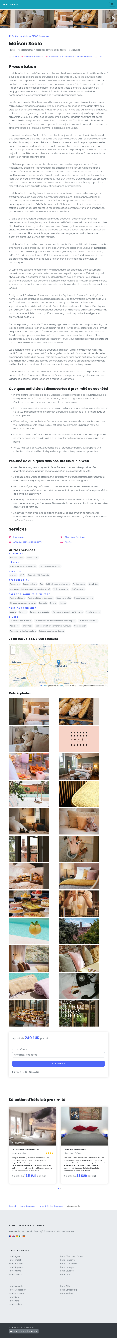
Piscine (15, 56)
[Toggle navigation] (112, 4)
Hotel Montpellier (17, 1289)
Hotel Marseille (16, 1286)
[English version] (13, 1237)
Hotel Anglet (15, 1260)
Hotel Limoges (67, 1267)
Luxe (100, 56)
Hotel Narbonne (16, 1293)
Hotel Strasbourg (68, 1289)
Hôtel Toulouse (27, 1206)
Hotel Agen (14, 1256)
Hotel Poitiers (15, 1304)
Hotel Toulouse (10, 4)
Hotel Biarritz (15, 1270)
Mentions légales (23, 1331)
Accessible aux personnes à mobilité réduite (70, 56)
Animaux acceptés (33, 56)
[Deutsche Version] (24, 1237)
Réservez (58, 1063)
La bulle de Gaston (75, 1149)
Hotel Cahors (15, 1274)
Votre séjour (20, 1049)
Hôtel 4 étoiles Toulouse (51, 1206)
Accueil (12, 1206)
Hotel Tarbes (66, 1293)
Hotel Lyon (65, 1274)
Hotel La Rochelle (68, 1263)
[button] (58, 25)
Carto (61, 685)
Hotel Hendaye (67, 1260)
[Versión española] (17, 1237)
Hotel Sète (65, 1286)
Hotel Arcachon (16, 1263)
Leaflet (45, 685)
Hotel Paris (14, 1300)
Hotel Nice (14, 1297)
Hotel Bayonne (16, 1267)
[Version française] (10, 1237)
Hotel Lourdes (67, 1270)
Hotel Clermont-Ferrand (72, 1256)
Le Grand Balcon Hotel (25, 1149)
